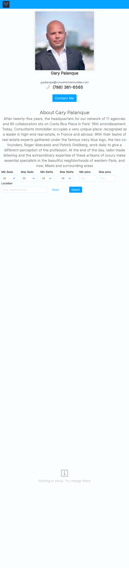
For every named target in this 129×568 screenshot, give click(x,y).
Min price (85, 172)
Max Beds (27, 172)
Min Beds (7, 172)
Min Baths (46, 172)
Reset (55, 189)
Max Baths (67, 172)
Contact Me (64, 98)
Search (75, 189)
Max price (105, 172)
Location (6, 183)
